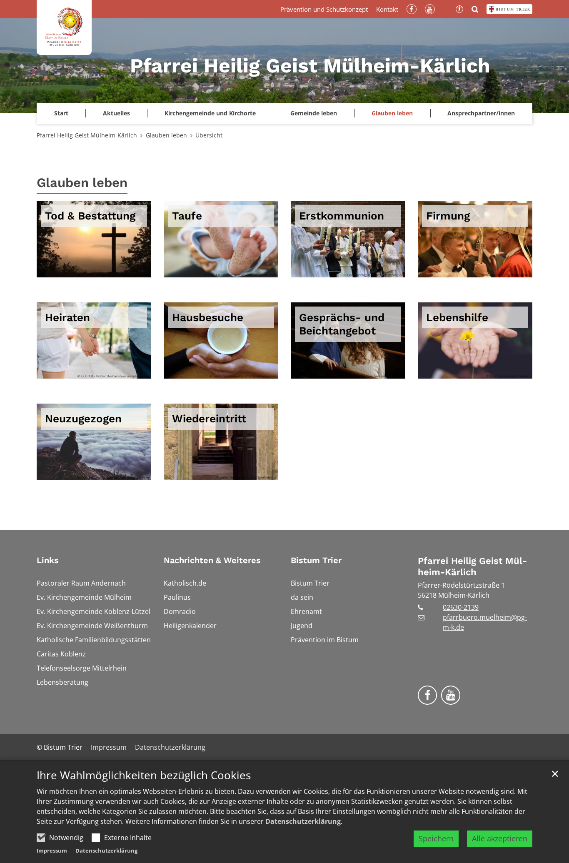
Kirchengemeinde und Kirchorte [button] (210, 113)
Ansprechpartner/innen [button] (481, 113)
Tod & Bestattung (90, 216)
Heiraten (67, 317)
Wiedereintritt (209, 418)
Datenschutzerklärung (303, 821)
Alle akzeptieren (499, 838)
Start (61, 113)
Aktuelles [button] (116, 113)
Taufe (187, 216)
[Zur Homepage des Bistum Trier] (509, 9)
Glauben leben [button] (392, 113)
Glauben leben (166, 135)
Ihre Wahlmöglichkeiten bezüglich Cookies (144, 775)
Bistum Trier (316, 560)
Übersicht (208, 135)
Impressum (52, 850)
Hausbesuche (207, 317)
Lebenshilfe (457, 317)
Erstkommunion (341, 216)
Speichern (436, 838)
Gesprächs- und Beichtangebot (341, 324)
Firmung (448, 216)
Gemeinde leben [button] (313, 113)
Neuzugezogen (83, 418)
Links (48, 560)
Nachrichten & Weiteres (212, 560)
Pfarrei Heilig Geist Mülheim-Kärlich (87, 135)
